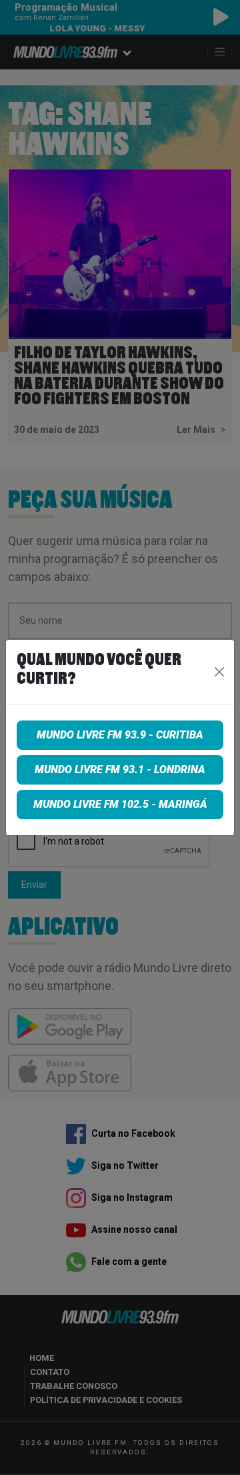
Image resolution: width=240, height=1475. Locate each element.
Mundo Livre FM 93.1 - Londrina (120, 769)
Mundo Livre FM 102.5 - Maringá (120, 804)
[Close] (219, 672)
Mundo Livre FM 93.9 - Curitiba (120, 734)
